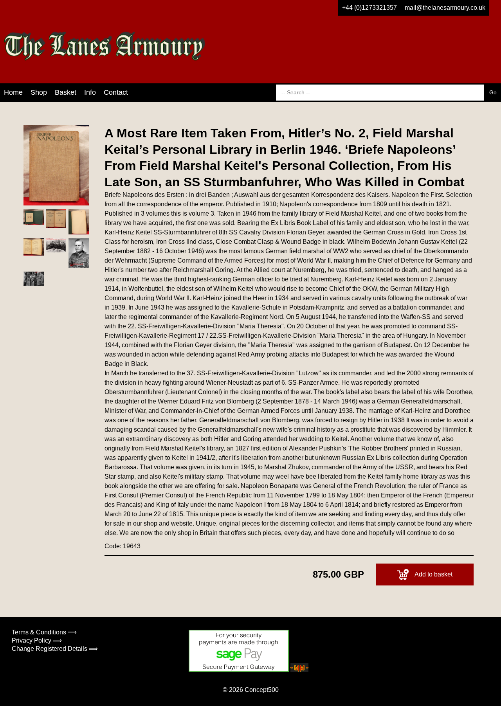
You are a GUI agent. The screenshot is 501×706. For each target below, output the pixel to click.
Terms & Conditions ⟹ (44, 632)
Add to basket (433, 574)
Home (13, 92)
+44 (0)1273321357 (369, 7)
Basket (65, 92)
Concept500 (262, 689)
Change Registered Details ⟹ (55, 648)
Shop (39, 92)
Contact (116, 92)
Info (90, 92)
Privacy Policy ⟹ (37, 640)
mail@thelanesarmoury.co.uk (445, 7)
